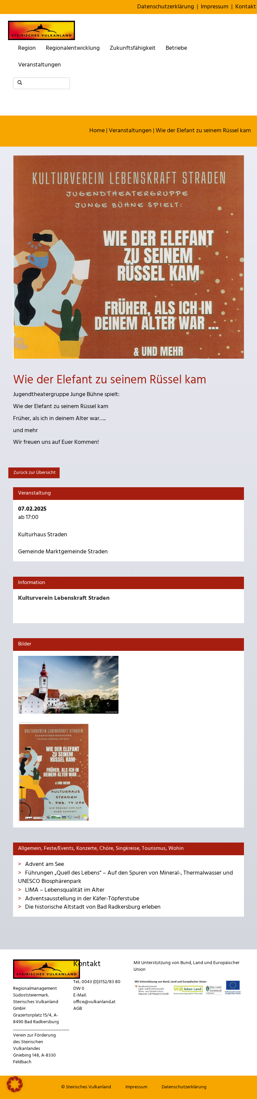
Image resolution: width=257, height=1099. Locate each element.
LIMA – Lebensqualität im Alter (64, 890)
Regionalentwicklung (73, 48)
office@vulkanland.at (94, 1002)
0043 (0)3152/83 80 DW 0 (96, 985)
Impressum (215, 7)
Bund (185, 963)
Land (198, 963)
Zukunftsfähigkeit (133, 48)
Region (27, 48)
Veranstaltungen (39, 65)
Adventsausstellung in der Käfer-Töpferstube (81, 899)
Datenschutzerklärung (165, 7)
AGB (77, 1009)
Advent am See (44, 864)
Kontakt (245, 7)
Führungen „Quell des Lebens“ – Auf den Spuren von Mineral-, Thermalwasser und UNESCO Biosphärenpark (125, 877)
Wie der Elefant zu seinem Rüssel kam (203, 131)
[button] (14, 1084)
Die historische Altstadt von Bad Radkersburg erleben (92, 907)
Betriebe (176, 48)
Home (97, 131)
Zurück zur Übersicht (34, 473)
